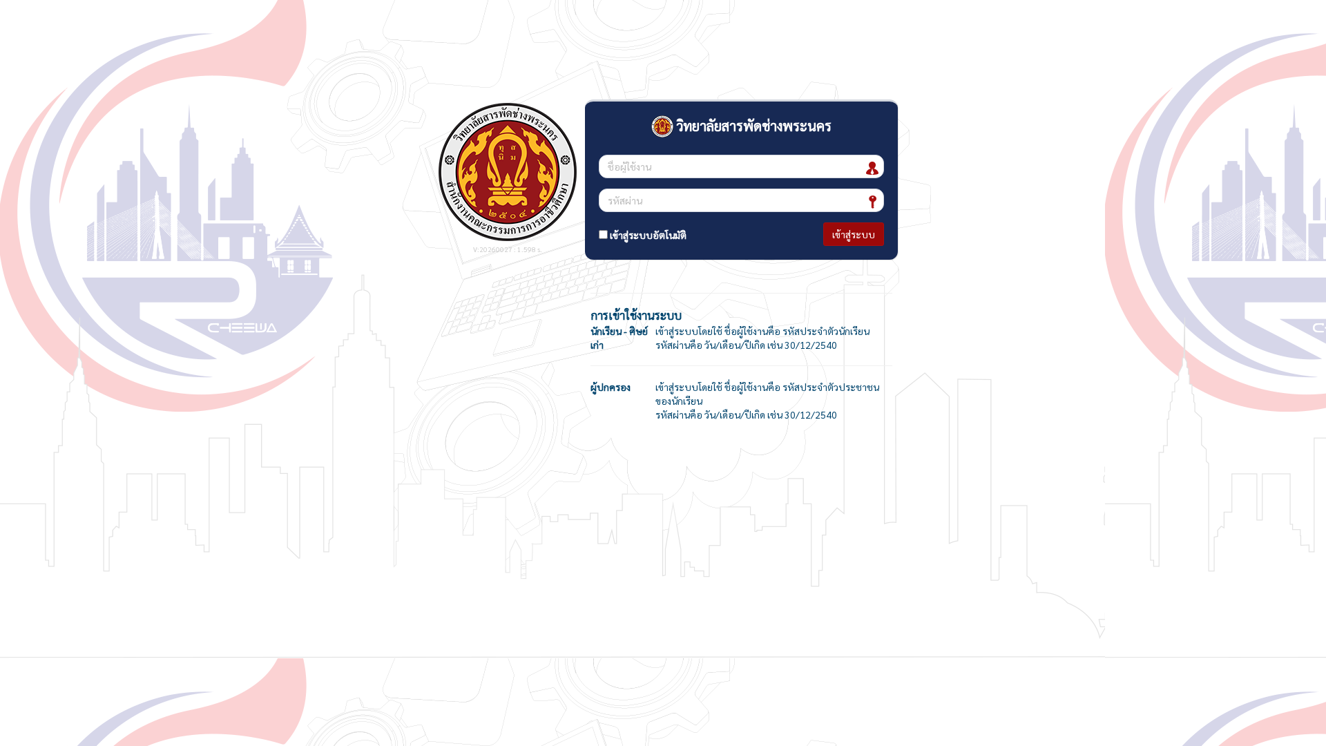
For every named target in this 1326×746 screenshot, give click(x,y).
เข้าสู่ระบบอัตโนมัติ (647, 235)
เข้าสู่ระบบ (853, 234)
